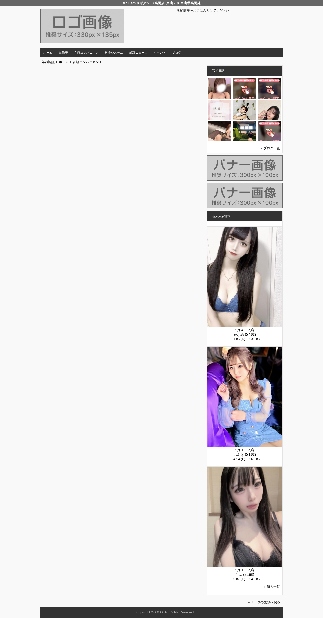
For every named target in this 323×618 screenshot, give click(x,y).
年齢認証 (48, 62)
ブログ (176, 52)
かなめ (239, 335)
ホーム (47, 52)
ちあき (239, 455)
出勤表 (63, 52)
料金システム (114, 52)
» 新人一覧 (272, 587)
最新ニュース (138, 52)
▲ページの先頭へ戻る (263, 602)
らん (238, 575)
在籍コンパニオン (86, 52)
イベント (160, 52)
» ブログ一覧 (270, 148)
